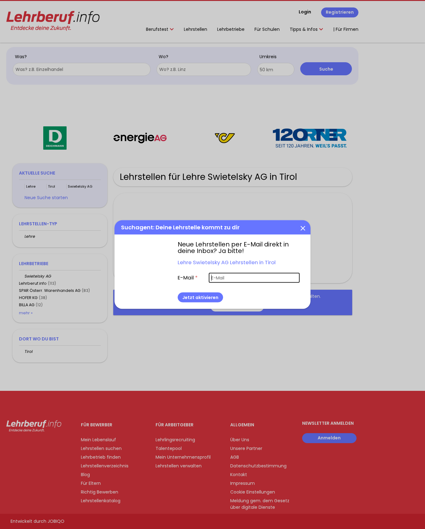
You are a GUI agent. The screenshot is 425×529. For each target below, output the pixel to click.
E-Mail (188, 277)
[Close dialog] (303, 228)
